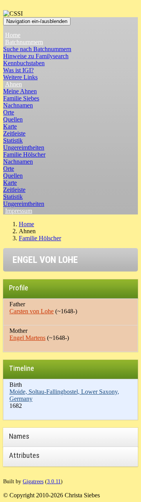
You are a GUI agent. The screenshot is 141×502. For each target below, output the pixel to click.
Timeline (21, 368)
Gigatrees (33, 481)
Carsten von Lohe (31, 311)
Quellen (13, 119)
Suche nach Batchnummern (37, 49)
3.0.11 (54, 481)
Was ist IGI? (18, 70)
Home (12, 35)
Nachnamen (18, 105)
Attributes (24, 455)
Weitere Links (20, 77)
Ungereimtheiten (23, 147)
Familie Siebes (21, 98)
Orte (8, 112)
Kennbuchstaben (24, 63)
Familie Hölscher (24, 154)
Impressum (18, 210)
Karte (10, 126)
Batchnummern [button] (24, 42)
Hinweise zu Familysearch (36, 56)
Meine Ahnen (20, 91)
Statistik (13, 140)
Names (19, 436)
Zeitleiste (14, 133)
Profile (18, 287)
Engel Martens (27, 337)
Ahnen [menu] (13, 84)
